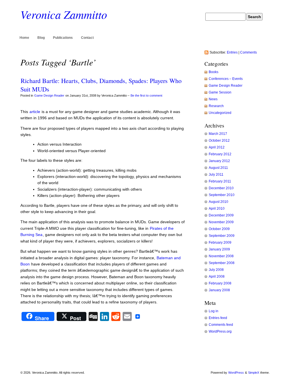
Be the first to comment (146, 95)
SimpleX (253, 372)
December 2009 (221, 215)
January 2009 (219, 249)
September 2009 (221, 236)
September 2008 (221, 263)
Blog (41, 38)
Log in (213, 311)
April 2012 (217, 147)
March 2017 (218, 134)
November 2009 (221, 222)
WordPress (236, 372)
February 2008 (220, 283)
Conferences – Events (226, 79)
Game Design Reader (49, 95)
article (35, 111)
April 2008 (217, 276)
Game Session (220, 92)
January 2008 (219, 290)
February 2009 (220, 242)
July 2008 (216, 270)
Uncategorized (220, 113)
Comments (248, 52)
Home (24, 38)
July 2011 (216, 175)
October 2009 (219, 229)
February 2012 (220, 154)
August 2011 (218, 168)
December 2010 (221, 188)
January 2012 (219, 161)
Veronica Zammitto (63, 14)
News (213, 99)
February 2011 (220, 181)
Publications (63, 38)
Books (213, 72)
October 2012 (219, 141)
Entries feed (218, 318)
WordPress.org (220, 331)
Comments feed (221, 325)
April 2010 (217, 208)
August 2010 (218, 202)
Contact (87, 38)
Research (216, 106)
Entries (232, 52)
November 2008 (221, 256)
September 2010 (221, 195)
